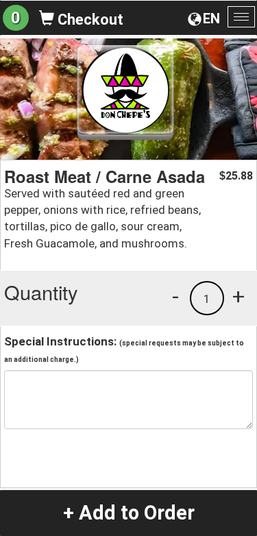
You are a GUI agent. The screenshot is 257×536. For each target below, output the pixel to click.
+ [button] (238, 296)
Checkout (88, 19)
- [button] (175, 296)
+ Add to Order (129, 512)
